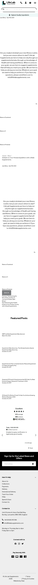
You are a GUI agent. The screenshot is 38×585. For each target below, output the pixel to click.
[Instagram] (19, 543)
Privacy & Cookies (28, 578)
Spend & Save (6, 499)
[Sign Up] (33, 463)
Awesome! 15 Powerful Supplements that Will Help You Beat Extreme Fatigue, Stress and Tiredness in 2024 (18, 380)
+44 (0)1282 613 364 (10, 520)
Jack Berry (3, 17)
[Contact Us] (21, 2)
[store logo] (8, 3)
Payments (5, 486)
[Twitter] (23, 543)
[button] (2, 435)
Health (3, 62)
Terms (28, 576)
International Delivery (9, 492)
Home (4, 156)
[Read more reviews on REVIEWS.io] (19, 419)
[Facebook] (15, 543)
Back (6, 293)
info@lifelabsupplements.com (14, 523)
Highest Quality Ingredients (20, 15)
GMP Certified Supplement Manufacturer (13, 334)
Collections (5, 484)
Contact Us (5, 502)
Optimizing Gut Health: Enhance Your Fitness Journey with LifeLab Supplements (10, 304)
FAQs (3, 497)
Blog (9, 156)
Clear (23, 581)
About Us (5, 481)
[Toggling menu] (35, 3)
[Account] (26, 2)
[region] (19, 435)
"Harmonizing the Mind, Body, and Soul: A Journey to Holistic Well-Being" (9, 298)
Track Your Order (7, 494)
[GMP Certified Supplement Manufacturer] (7, 332)
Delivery (4, 489)
